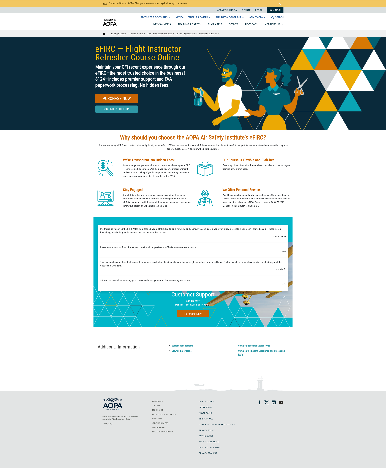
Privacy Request (208, 453)
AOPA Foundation (227, 10)
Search (279, 17)
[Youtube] (281, 403)
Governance (158, 419)
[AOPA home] (110, 25)
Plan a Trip (215, 24)
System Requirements (182, 345)
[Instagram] (274, 403)
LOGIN (258, 10)
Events (234, 24)
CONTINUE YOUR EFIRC (116, 109)
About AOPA (256, 17)
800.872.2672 (193, 301)
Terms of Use (206, 419)
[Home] (106, 33)
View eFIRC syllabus (181, 350)
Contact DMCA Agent (210, 447)
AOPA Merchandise (209, 442)
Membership (272, 24)
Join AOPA (156, 406)
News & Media (162, 24)
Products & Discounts (154, 17)
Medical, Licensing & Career (192, 17)
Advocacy (251, 24)
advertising (205, 413)
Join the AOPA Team (160, 423)
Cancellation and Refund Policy (217, 424)
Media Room (205, 407)
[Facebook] (260, 403)
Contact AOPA (206, 401)
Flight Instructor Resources (159, 34)
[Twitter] (267, 403)
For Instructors (137, 34)
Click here (181, 3)
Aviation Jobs (206, 436)
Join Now (275, 10)
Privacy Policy (207, 430)
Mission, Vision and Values (164, 414)
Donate (246, 10)
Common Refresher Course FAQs (254, 345)
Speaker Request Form (162, 432)
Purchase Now (117, 98)
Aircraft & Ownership (228, 17)
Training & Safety (189, 24)
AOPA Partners (158, 428)
